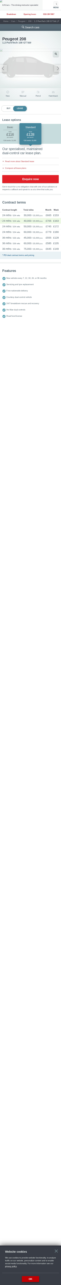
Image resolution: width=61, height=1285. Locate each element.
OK (30, 1279)
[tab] (10, 134)
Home (6, 21)
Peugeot (21, 21)
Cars (13, 21)
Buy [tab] (8, 108)
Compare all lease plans (15, 168)
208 (29, 21)
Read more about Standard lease (19, 161)
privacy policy (11, 1266)
